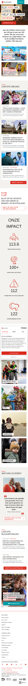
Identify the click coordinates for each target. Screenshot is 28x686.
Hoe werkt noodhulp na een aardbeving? (13, 558)
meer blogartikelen (14, 568)
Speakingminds (5, 654)
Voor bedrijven (5, 647)
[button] (26, 2)
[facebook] (2, 664)
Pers (3, 640)
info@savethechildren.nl (11, 672)
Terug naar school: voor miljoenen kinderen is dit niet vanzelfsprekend (14, 110)
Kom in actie (4, 620)
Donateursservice (6, 635)
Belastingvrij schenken (7, 622)
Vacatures (4, 638)
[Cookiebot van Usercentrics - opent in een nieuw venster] (21, 328)
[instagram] (21, 664)
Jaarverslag (4, 650)
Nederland (13, 538)
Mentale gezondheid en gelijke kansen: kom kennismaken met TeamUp (13, 543)
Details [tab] (14, 331)
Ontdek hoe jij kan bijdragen (12, 518)
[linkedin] (16, 664)
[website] (11, 664)
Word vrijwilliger (5, 629)
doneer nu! (8, 23)
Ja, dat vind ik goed (14, 353)
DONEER (20, 2)
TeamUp (3, 657)
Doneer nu (15, 603)
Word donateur (5, 617)
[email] (7, 664)
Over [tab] (23, 331)
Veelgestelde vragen (6, 645)
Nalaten (3, 624)
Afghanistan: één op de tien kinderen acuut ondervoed (13, 171)
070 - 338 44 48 (8, 670)
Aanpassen (13, 357)
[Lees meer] (14, 97)
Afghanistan (13, 167)
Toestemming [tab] (5, 331)
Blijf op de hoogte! (6, 627)
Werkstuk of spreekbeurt (7, 642)
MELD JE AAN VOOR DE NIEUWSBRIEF (10, 208)
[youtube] (25, 664)
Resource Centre (5, 652)
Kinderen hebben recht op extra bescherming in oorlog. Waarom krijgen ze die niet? (13, 140)
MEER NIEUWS (17, 182)
